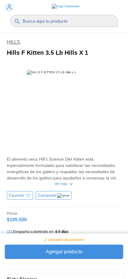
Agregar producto (64, 251)
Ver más (61, 184)
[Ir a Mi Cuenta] (9, 7)
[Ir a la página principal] (64, 7)
